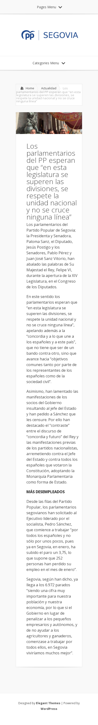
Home (30, 88)
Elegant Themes (48, 703)
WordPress (49, 709)
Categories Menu (46, 63)
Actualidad (48, 88)
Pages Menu (46, 7)
